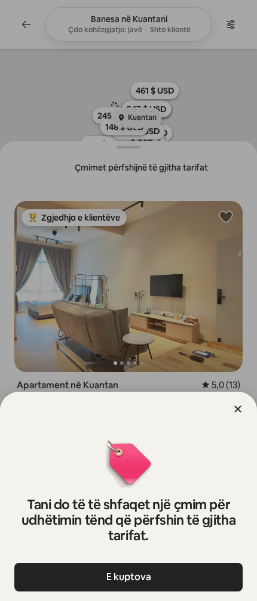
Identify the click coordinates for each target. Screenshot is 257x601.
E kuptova (128, 577)
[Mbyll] (238, 409)
